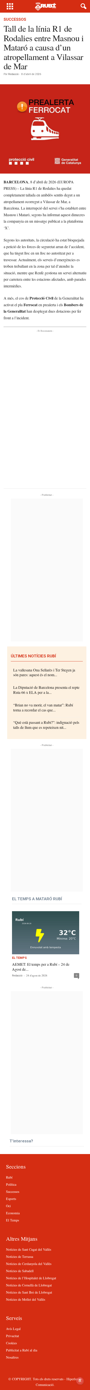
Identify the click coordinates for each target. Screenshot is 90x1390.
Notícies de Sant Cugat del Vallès (28, 1249)
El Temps (19, 958)
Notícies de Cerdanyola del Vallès (28, 1263)
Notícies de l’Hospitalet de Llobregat (31, 1278)
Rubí (9, 1177)
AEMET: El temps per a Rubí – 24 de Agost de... (40, 967)
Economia (13, 1213)
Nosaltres (12, 1357)
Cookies (11, 1343)
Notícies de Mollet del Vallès (25, 1299)
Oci (8, 1206)
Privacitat (12, 1336)
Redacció (13, 74)
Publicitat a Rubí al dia (21, 1350)
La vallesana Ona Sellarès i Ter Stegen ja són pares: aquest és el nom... (44, 672)
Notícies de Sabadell (20, 1271)
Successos (15, 19)
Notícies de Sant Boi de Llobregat (29, 1292)
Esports (11, 1198)
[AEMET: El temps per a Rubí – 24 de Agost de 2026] (45, 932)
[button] (82, 6)
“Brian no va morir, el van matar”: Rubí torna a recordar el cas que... (43, 707)
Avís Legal (13, 1328)
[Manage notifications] (80, 1381)
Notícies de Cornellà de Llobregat (29, 1285)
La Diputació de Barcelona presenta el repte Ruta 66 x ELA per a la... (46, 690)
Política (11, 1184)
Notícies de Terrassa (19, 1256)
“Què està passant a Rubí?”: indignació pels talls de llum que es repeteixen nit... (46, 725)
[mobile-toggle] (10, 6)
